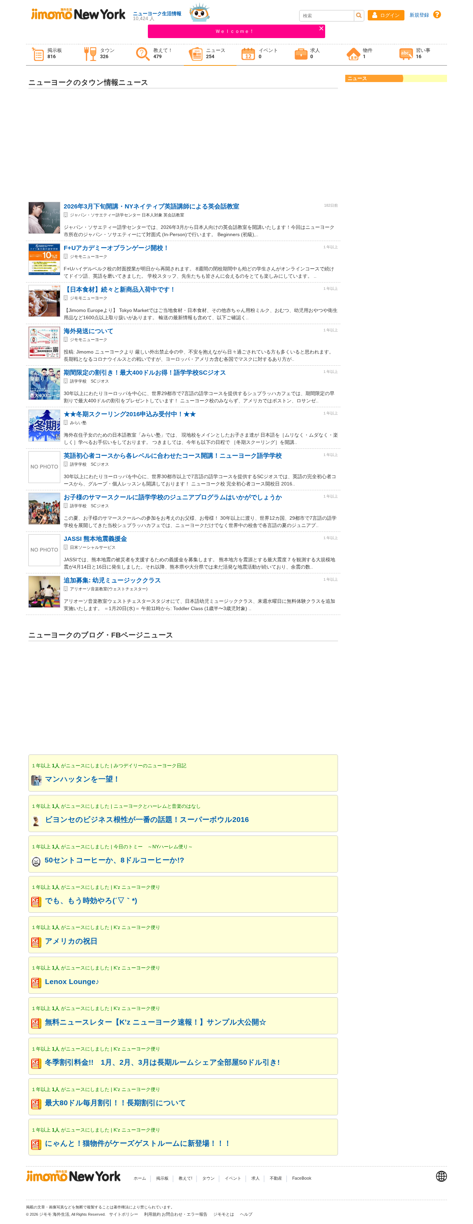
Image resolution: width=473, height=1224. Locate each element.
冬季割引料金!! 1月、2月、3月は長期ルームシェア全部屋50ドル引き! (162, 1062)
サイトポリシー (124, 1214)
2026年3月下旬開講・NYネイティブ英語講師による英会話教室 (151, 206)
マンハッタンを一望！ (82, 779)
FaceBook (301, 1178)
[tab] (52, 55)
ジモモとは (224, 1214)
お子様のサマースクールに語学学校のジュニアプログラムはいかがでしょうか (173, 497)
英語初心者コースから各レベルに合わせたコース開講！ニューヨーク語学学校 (173, 455)
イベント (233, 1178)
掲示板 (162, 1178)
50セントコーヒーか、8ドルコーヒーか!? (114, 860)
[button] (386, 15)
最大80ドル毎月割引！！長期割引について (115, 1103)
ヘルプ (246, 1214)
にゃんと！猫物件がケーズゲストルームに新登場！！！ (138, 1143)
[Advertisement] (183, 142)
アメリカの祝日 (71, 941)
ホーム (140, 1178)
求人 (255, 1178)
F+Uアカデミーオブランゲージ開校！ (116, 247)
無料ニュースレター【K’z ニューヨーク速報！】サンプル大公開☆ (155, 1022)
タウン (208, 1178)
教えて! (185, 1178)
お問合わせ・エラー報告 (185, 1214)
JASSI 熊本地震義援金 (95, 538)
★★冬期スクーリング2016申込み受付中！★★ (130, 414)
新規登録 (419, 15)
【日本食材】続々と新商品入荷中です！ (120, 289)
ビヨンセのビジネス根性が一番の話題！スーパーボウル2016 (147, 819)
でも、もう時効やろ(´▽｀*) (91, 900)
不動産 (276, 1178)
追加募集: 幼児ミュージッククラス (112, 580)
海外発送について (89, 331)
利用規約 (152, 1214)
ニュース (357, 78)
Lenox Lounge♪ (72, 981)
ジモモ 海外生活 (54, 1214)
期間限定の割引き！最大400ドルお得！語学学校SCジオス (145, 372)
